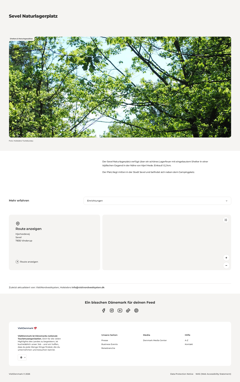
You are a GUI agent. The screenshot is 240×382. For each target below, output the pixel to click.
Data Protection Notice (181, 374)
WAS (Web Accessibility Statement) (213, 374)
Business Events (109, 344)
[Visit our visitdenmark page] (120, 310)
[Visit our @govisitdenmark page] (128, 310)
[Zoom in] (226, 257)
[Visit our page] (111, 310)
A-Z (186, 340)
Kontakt (189, 344)
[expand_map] (226, 220)
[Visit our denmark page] (103, 310)
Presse (104, 340)
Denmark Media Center (155, 340)
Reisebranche (108, 348)
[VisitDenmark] (27, 328)
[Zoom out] (226, 265)
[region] (166, 242)
